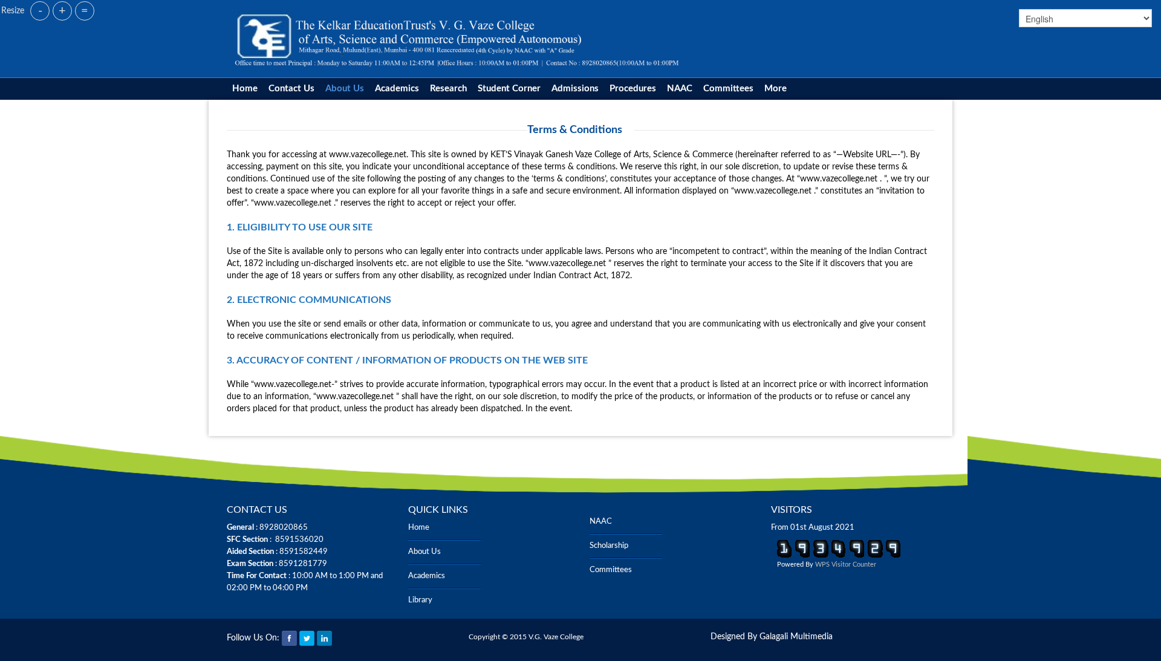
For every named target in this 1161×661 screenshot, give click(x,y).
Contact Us (291, 88)
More (775, 88)
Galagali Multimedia (796, 637)
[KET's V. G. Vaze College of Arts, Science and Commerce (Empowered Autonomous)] (457, 38)
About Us (344, 88)
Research (448, 88)
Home (245, 88)
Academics (397, 88)
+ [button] (62, 11)
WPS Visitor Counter (845, 564)
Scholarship (609, 546)
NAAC (679, 88)
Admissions (575, 88)
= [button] (84, 11)
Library (420, 600)
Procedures (633, 88)
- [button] (40, 11)
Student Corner (509, 88)
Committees (728, 88)
